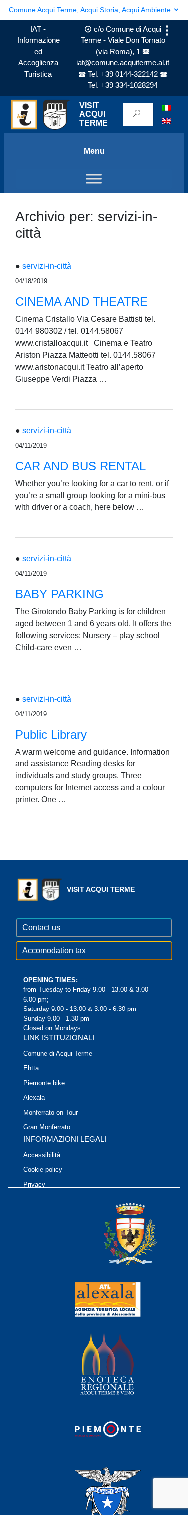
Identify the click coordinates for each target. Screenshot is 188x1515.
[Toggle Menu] (94, 178)
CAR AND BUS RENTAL (80, 466)
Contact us (41, 927)
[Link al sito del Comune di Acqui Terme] (116, 1234)
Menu (94, 151)
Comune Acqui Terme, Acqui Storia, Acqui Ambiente (91, 10)
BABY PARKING (59, 594)
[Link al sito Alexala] (94, 1299)
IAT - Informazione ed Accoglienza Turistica (38, 51)
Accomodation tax (54, 950)
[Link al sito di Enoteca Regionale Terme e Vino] (94, 1364)
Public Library (51, 734)
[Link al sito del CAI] (94, 1494)
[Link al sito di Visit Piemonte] (94, 1429)
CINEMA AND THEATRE (81, 301)
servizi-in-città (46, 266)
